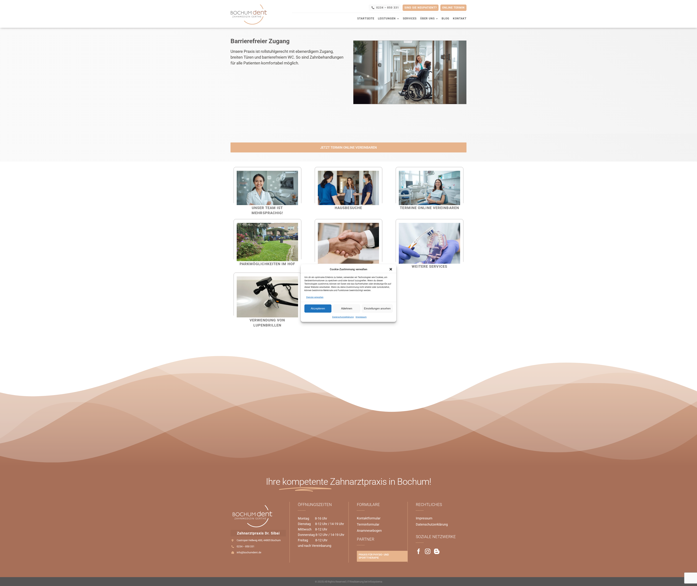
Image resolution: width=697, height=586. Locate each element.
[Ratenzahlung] (348, 225)
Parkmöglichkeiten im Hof (267, 264)
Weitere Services (429, 266)
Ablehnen (346, 308)
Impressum (361, 317)
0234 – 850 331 (245, 546)
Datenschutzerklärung (343, 317)
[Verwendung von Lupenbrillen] (267, 278)
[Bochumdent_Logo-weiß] (252, 505)
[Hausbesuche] (348, 173)
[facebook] (418, 551)
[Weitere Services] (429, 225)
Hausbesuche (348, 208)
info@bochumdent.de (249, 552)
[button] (391, 269)
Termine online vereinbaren (429, 208)
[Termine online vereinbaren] (429, 173)
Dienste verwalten (314, 297)
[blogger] (436, 551)
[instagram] (427, 551)
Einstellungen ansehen (377, 308)
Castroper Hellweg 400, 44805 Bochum (259, 540)
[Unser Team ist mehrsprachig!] (267, 173)
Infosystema (375, 581)
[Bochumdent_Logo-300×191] (249, 4)
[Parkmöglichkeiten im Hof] (267, 225)
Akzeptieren (318, 308)
